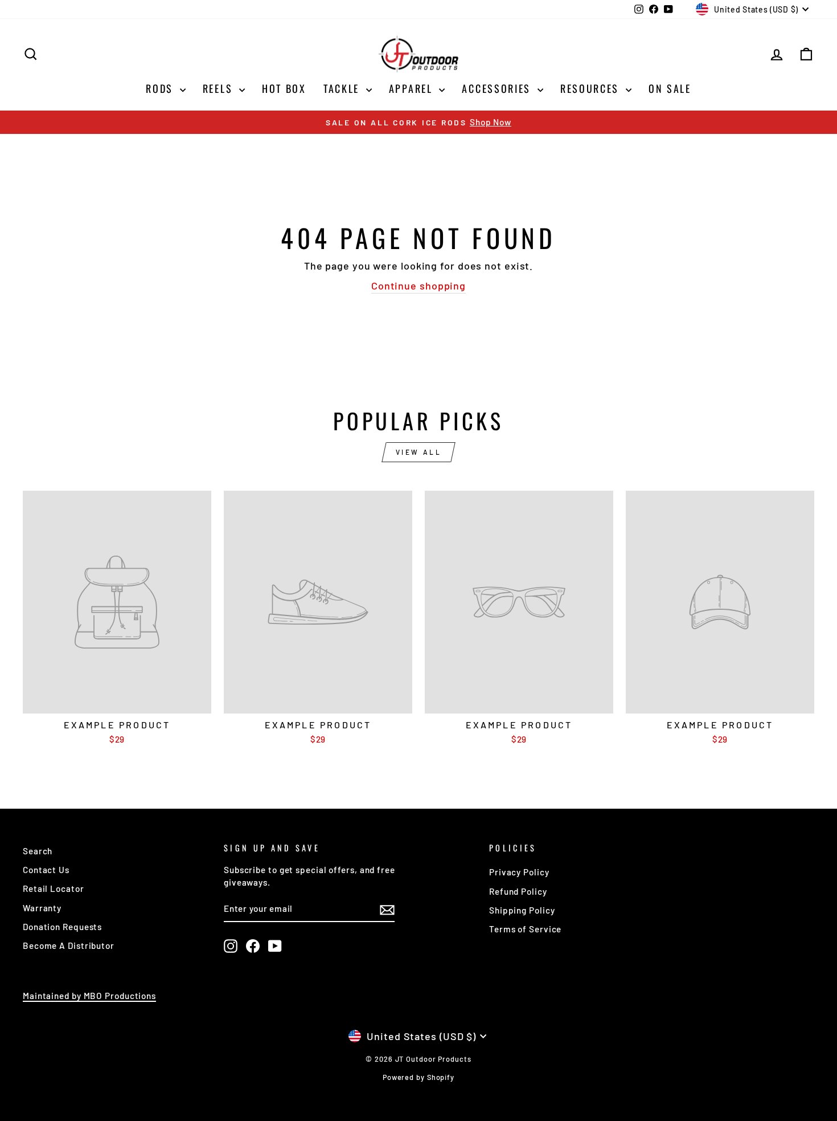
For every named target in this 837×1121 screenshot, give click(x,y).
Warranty (42, 908)
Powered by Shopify (418, 1077)
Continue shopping (418, 285)
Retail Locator (53, 888)
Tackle (343, 88)
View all (419, 452)
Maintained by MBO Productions (89, 995)
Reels (219, 88)
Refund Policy (518, 891)
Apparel (413, 88)
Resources (591, 88)
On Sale (670, 88)
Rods (161, 88)
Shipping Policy (522, 910)
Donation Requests (62, 927)
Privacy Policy (519, 872)
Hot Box (284, 88)
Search (37, 851)
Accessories (498, 88)
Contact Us (46, 870)
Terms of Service (525, 929)
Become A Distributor (68, 945)
